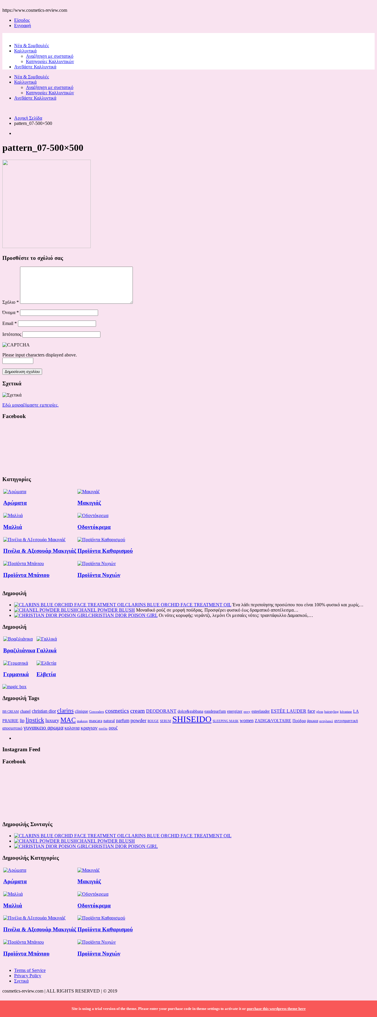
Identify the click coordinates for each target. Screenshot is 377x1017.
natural (109, 720)
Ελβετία (46, 674)
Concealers (96, 711)
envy (247, 711)
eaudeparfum (215, 711)
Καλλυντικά (25, 50)
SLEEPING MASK (226, 721)
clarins (65, 710)
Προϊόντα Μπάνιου (26, 575)
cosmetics (117, 710)
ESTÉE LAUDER (288, 711)
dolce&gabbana (190, 711)
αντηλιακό (326, 721)
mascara (95, 720)
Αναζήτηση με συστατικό (49, 56)
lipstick (35, 720)
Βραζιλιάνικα (19, 650)
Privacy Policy (27, 975)
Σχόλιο (10, 302)
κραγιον (89, 728)
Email (9, 323)
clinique (81, 711)
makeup (82, 721)
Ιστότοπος (11, 334)
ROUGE (153, 721)
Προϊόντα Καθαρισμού (105, 551)
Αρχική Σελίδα (28, 117)
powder (138, 720)
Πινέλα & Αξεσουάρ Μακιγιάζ (39, 551)
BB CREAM (10, 711)
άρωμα (312, 720)
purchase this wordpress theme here (276, 1008)
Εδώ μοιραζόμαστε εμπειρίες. (30, 404)
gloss (319, 711)
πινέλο (103, 728)
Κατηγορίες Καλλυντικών (50, 61)
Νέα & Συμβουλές (31, 45)
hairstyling (331, 711)
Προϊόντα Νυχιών (98, 575)
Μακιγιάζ (89, 503)
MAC (68, 720)
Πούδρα (299, 720)
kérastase (346, 711)
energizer (234, 711)
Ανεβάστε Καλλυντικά (35, 66)
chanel (25, 711)
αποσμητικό (12, 728)
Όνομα (10, 312)
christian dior (44, 711)
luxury (52, 720)
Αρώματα (15, 503)
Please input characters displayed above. (39, 354)
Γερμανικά (16, 674)
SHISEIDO (191, 719)
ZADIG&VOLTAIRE (273, 720)
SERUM (165, 721)
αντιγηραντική (346, 720)
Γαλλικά (47, 650)
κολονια (72, 728)
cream (137, 710)
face (311, 711)
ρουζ (113, 728)
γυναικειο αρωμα (43, 727)
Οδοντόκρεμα (94, 527)
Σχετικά (21, 980)
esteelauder (261, 711)
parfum (122, 720)
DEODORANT (161, 711)
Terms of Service (30, 970)
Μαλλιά (12, 527)
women (247, 720)
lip (22, 720)
